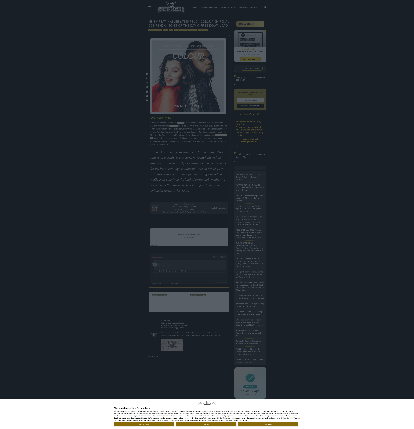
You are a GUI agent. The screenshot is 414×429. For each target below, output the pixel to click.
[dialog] (207, 414)
